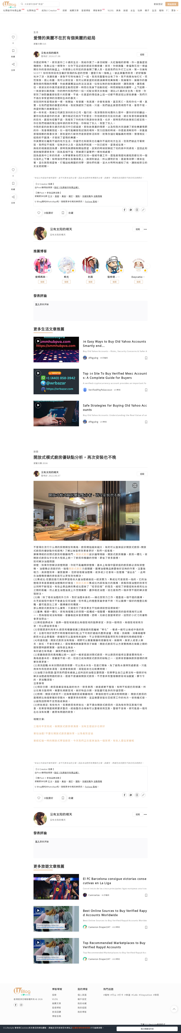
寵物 (161, 10)
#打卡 (120, 994)
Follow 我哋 (91, 201)
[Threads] (13, 219)
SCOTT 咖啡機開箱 (45, 73)
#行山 (113, 994)
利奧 (90, 276)
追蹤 (142, 54)
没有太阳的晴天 (50, 52)
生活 (154, 10)
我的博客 (82, 1011)
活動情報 (98, 196)
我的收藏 (82, 1003)
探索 (65, 10)
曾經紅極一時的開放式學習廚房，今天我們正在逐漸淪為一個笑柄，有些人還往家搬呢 (84, 740)
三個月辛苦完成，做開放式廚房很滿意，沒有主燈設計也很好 (69, 726)
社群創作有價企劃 (12, 10)
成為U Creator (49, 10)
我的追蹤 (82, 1007)
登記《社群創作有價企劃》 (67, 187)
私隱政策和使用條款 (81, 1027)
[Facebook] (13, 204)
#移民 (156, 994)
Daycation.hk (138, 276)
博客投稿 (56, 1016)
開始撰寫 (171, 4)
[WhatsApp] (13, 211)
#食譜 (127, 994)
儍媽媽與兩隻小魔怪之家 (42, 276)
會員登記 (158, 4)
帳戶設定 (82, 999)
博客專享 (97, 10)
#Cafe (134, 994)
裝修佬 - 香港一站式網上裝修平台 (114, 276)
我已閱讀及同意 (147, 1028)
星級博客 (85, 10)
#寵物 (106, 994)
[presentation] (33, 266)
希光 (66, 276)
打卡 (50, 196)
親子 (147, 10)
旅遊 (125, 10)
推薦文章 (74, 10)
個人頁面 (82, 994)
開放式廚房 (82, 554)
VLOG (111, 10)
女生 (133, 10)
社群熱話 (31, 10)
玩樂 (140, 10)
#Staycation (145, 994)
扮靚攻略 (86, 196)
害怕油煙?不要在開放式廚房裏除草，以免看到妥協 (63, 733)
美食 (118, 10)
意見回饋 (56, 1011)
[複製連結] (13, 226)
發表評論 (42, 304)
